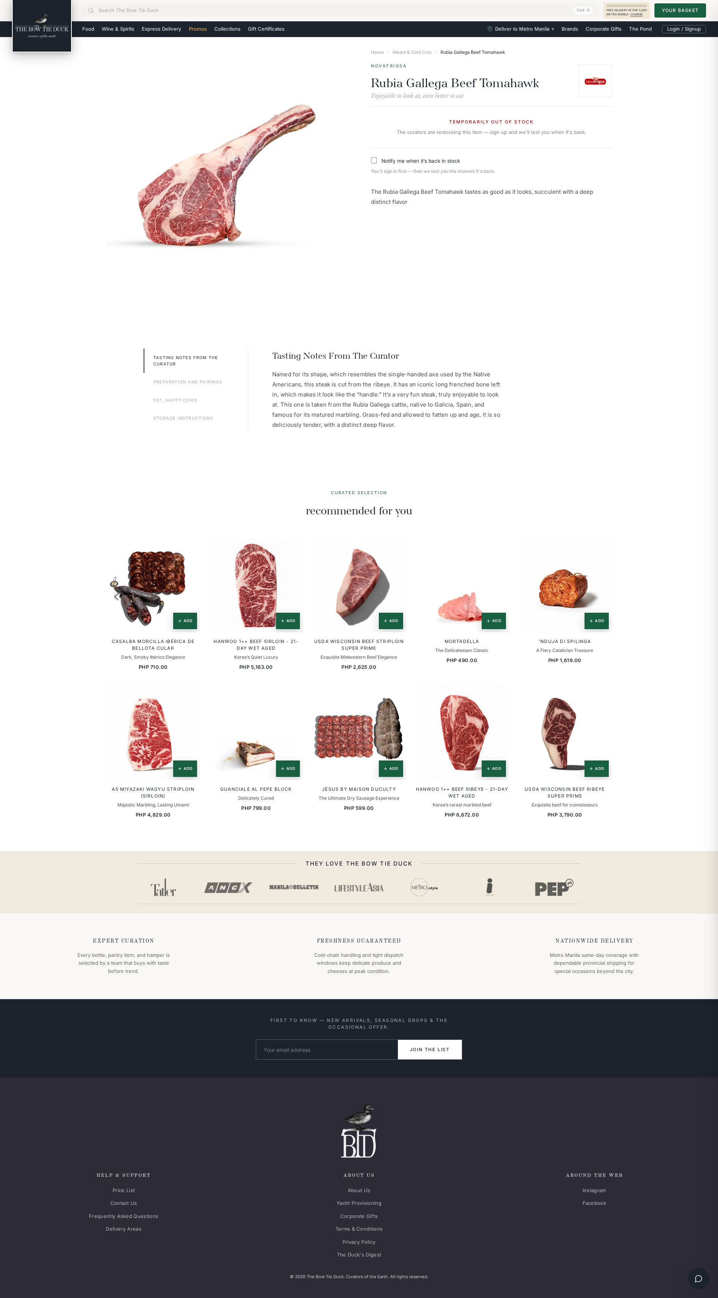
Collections (227, 29)
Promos (198, 29)
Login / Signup (684, 29)
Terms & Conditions (359, 1229)
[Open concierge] (698, 1278)
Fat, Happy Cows (175, 400)
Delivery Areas (123, 1229)
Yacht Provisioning (359, 1203)
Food (88, 29)
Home (377, 52)
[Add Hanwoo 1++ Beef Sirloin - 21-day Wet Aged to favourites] (292, 549)
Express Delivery (161, 29)
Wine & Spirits (118, 29)
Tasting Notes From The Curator (185, 361)
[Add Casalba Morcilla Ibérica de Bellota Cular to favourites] (189, 549)
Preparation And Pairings (187, 382)
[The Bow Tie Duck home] (42, 26)
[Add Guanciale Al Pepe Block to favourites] (292, 696)
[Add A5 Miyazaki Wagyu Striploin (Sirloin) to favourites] (189, 696)
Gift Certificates (266, 29)
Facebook (595, 1203)
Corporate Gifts (604, 29)
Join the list (430, 1049)
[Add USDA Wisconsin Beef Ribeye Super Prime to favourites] (601, 696)
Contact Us (123, 1203)
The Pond (640, 29)
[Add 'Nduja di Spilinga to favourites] (601, 549)
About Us (359, 1190)
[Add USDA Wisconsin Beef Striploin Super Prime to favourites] (395, 549)
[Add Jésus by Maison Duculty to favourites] (395, 696)
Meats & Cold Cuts (412, 52)
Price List (124, 1190)
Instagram (594, 1190)
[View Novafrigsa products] (595, 80)
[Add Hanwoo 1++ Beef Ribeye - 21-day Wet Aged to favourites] (498, 696)
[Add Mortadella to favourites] (498, 549)
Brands (570, 29)
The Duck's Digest (359, 1255)
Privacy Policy (359, 1242)
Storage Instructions (183, 418)
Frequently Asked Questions (123, 1216)
